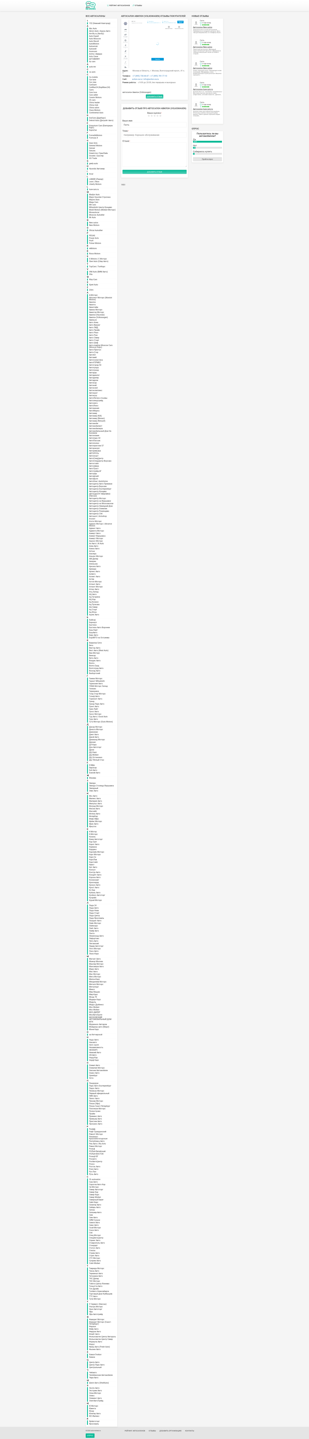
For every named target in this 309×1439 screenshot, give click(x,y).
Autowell (92, 49)
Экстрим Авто (95, 1391)
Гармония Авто (96, 684)
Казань (92, 837)
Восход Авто (94, 671)
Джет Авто (94, 735)
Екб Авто (93, 770)
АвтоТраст (94, 469)
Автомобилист (95, 426)
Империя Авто (95, 801)
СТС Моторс (94, 1258)
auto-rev (92, 67)
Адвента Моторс (96, 531)
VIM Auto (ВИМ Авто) (98, 272)
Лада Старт (94, 913)
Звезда (92, 783)
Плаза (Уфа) (94, 1104)
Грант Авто (94, 706)
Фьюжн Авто (95, 1349)
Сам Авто (93, 1182)
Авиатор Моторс (96, 312)
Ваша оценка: (154, 113)
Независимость (96, 1047)
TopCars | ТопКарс (97, 267)
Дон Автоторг (95, 747)
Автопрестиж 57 (96, 446)
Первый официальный (99, 1093)
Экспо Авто (94, 1388)
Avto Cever (93, 56)
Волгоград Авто (96, 668)
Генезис (92, 689)
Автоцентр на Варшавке (100, 501)
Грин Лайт (93, 709)
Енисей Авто (94, 773)
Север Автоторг (96, 1190)
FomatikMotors (95, 135)
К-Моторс (93, 834)
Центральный (95, 1367)
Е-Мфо (92, 765)
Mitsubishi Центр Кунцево (100, 207)
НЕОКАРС (93, 1050)
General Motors (95, 146)
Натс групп (94, 1045)
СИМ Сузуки (94, 1220)
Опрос (90, 1435)
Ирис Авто (93, 824)
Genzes (92, 151)
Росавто (93, 1159)
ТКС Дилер (94, 1279)
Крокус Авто (94, 885)
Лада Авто (94, 908)
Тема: (125, 131)
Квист (91, 865)
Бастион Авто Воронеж (99, 627)
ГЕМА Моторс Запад (98, 686)
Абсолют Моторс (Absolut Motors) (100, 299)
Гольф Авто (94, 696)
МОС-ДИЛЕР (94, 1012)
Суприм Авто (95, 1261)
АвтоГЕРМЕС (95, 362)
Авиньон (93, 320)
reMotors (93, 248)
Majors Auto (94, 200)
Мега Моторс (95, 977)
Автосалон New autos (202, 27)
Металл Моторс (96, 984)
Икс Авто (93, 796)
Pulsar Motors (95, 243)
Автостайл (94, 463)
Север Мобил (95, 1197)
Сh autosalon (94, 1179)
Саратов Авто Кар (97, 1184)
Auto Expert (94, 36)
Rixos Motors (94, 254)
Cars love (93, 92)
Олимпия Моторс (97, 1068)
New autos (93, 223)
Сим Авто (93, 1217)
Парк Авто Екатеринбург (100, 1086)
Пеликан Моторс (96, 1091)
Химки (92, 1357)
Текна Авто (94, 1271)
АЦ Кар (92, 599)
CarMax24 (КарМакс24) (99, 87)
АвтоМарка (94, 411)
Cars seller (93, 95)
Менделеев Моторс (97, 982)
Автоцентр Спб (95, 514)
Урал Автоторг (95, 1309)
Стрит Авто (94, 1256)
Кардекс (93, 849)
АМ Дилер (93, 559)
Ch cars (92, 100)
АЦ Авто (93, 594)
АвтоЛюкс (93, 406)
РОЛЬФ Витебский (97, 1151)
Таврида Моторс (96, 1268)
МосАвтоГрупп (95, 1015)
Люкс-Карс (94, 954)
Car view (92, 82)
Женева (92, 778)
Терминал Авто (96, 1274)
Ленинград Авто (96, 936)
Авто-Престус (95, 350)
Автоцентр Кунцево (98, 491)
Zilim (91, 290)
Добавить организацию (170, 1431)
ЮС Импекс (94, 1416)
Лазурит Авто (95, 921)
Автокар (93, 383)
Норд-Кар (93, 1058)
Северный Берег (96, 1200)
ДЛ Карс (93, 745)
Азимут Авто (95, 533)
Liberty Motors (95, 184)
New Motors (94, 225)
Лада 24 (92, 905)
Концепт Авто (95, 875)
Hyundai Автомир (97, 169)
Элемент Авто (95, 1398)
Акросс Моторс (96, 541)
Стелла (92, 1251)
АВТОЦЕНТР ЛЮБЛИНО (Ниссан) (99, 495)
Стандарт (93, 1245)
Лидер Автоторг (96, 946)
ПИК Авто (93, 1096)
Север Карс (94, 1195)
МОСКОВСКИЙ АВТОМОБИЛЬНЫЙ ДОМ (100, 1018)
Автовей (93, 357)
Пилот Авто (94, 1098)
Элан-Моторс (95, 1393)
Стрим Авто (94, 1253)
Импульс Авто (95, 804)
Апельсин (93, 564)
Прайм (92, 1114)
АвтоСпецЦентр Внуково (100, 461)
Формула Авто (95, 1342)
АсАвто (92, 574)
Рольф (92, 1149)
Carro (91, 90)
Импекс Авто (95, 799)
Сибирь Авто (95, 1207)
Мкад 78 (93, 997)
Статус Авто (94, 1248)
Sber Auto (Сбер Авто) (98, 261)
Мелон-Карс (94, 979)
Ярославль (94, 1424)
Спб (90, 1233)
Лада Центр (94, 916)
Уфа (91, 1312)
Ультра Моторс (96, 1307)
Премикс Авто (95, 1116)
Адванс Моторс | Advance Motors (100, 525)
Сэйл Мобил (94, 1263)
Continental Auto (96, 113)
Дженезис (93, 732)
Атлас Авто (94, 589)
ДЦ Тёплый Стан (96, 760)
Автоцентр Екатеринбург (100, 489)
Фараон (92, 1326)
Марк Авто (94, 969)
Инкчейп (93, 811)
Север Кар (93, 1192)
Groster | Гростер (96, 156)
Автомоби (93, 423)
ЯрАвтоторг (94, 1421)
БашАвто (93, 633)
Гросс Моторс (95, 714)
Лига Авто (93, 941)
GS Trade (93, 158)
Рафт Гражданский (97, 1132)
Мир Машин (94, 992)
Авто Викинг (94, 325)
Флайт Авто (94, 1334)
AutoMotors (94, 44)
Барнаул (93, 622)
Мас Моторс (94, 974)
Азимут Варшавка (97, 536)
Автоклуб (93, 388)
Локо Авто (93, 951)
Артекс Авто (94, 571)
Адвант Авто (95, 528)
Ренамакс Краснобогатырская (98, 1138)
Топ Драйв (94, 1289)
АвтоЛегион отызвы (98, 398)
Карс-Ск (92, 857)
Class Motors (94, 110)
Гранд (91, 701)
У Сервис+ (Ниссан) (98, 1304)
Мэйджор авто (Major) (99, 1027)
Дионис (92, 742)
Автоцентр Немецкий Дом (101, 506)
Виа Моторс (94, 653)
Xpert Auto (93, 285)
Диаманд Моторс (97, 740)
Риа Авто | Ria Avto (97, 1144)
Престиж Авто (95, 1121)
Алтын (92, 551)
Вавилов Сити (95, 643)
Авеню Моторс (95, 310)
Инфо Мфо (94, 819)
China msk (93, 105)
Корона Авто (95, 877)
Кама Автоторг (96, 839)
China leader (94, 103)
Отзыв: (126, 141)
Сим (91, 1215)
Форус (92, 1344)
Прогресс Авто (95, 1124)
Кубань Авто (94, 893)
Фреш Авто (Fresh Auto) (99, 1347)
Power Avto (94, 238)
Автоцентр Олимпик (98, 509)
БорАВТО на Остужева (99, 638)
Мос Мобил (94, 1007)
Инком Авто (94, 809)
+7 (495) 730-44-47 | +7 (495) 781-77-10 (149, 76)
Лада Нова (94, 911)
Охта (91, 1078)
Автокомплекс (95, 390)
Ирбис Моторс (95, 821)
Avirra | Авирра (95, 54)
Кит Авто (93, 867)
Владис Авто (95, 661)
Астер (91, 579)
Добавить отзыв (154, 96)
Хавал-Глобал (95, 1355)
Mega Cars (93, 202)
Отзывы (138, 5)
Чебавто (93, 1373)
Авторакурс (94, 448)
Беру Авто (93, 635)
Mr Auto (92, 217)
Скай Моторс (95, 1228)
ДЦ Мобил (93, 755)
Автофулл (93, 479)
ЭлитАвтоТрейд (96, 1401)
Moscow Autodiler (96, 215)
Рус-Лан (92, 1172)
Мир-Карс (93, 994)
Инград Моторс (96, 806)
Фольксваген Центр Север (101, 1339)
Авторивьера (95, 451)
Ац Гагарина (94, 597)
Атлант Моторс (96, 587)
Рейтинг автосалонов (119, 5)
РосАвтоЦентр (95, 1161)
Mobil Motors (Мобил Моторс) (102, 210)
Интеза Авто (94, 814)
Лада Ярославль (96, 918)
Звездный (93, 788)
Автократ (93, 393)
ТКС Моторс (94, 1281)
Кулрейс (92, 898)
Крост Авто (94, 888)
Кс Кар (92, 890)
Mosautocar (94, 212)
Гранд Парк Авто (96, 704)
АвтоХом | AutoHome (98, 481)
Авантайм (93, 307)
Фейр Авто (93, 1329)
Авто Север (94, 338)
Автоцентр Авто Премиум (100, 484)
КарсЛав (93, 860)
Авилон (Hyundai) (97, 315)
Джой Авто (94, 737)
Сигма (92, 1210)
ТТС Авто (93, 1296)
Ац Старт (93, 610)
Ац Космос (94, 602)
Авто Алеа (93, 322)
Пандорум (93, 1083)
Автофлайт (94, 476)
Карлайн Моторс (96, 852)
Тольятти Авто (95, 1286)
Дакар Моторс (95, 727)
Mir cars (92, 205)
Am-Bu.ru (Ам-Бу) (96, 34)
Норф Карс (94, 1060)
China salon (94, 108)
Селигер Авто (95, 1205)
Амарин (92, 561)
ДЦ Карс (93, 752)
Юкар (91, 1411)
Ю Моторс (93, 1406)
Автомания (94, 408)
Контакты (189, 1431)
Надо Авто (94, 1040)
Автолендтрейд (96, 401)
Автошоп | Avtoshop (98, 516)
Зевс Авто (93, 791)
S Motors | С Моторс (98, 259)
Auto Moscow (95, 39)
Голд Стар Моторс (97, 694)
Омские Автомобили (98, 1070)
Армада (92, 569)
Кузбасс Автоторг (97, 895)
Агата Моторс (95, 521)
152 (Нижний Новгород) (99, 23)
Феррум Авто (95, 1332)
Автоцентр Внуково (98, 486)
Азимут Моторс (96, 538)
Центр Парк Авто (97, 1365)
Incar (91, 174)
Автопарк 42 (94, 438)
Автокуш (93, 395)
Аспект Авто (94, 577)
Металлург (94, 987)
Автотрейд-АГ (95, 471)
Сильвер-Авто (95, 1212)
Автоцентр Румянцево (99, 511)
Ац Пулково (94, 605)
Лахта (92, 933)
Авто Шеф (93, 343)
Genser (92, 148)
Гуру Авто (93, 719)
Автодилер (94, 378)
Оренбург (93, 1075)
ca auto (92, 72)
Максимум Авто (96, 967)
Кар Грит (93, 842)
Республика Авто (97, 1141)
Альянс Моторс (96, 556)
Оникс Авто (94, 1073)
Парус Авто (94, 1088)
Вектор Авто (94, 648)
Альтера (92, 554)
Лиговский (94, 944)
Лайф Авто (94, 931)
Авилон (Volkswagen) (98, 317)
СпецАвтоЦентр (96, 1238)
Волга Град (94, 666)
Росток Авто (94, 1167)
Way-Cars (93, 279)
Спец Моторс (95, 1235)
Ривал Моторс (95, 1146)
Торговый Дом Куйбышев (100, 1294)
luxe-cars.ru (94, 189)
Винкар (92, 656)
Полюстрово (94, 1111)
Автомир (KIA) (95, 416)
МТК (91, 1022)
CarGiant (93, 85)
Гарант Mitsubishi (97, 681)
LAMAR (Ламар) (96, 179)
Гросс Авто (94, 712)
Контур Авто (94, 872)
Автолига (93, 403)
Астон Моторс (95, 582)
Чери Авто (93, 1378)
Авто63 (92, 355)
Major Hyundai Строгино (100, 197)
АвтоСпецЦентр (96, 458)
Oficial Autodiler (96, 230)
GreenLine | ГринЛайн (98, 153)
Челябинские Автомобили (101, 1375)
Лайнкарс (93, 926)
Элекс (92, 1396)
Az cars (92, 62)
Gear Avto (93, 143)
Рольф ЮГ (93, 1156)
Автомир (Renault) (97, 421)
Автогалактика (96, 360)
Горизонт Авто (95, 699)
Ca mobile (93, 77)
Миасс (92, 989)
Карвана (93, 847)
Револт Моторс (96, 1134)
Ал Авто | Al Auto (96, 544)
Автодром (93, 380)
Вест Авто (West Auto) (99, 650)
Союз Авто (94, 1230)
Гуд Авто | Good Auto (98, 717)
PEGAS (92, 236)
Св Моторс (94, 1187)
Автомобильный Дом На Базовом (100, 432)
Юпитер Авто (95, 1414)
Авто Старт (94, 340)
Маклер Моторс (96, 964)
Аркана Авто (95, 566)
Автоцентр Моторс (97, 498)
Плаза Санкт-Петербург (99, 1106)
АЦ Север (93, 607)
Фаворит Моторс (96, 1319)
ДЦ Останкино (95, 757)
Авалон (92, 302)
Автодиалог (94, 375)
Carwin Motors (95, 97)
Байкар (92, 620)
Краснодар (94, 882)
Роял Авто (93, 1169)
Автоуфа (93, 474)
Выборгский (94, 673)
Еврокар (93, 768)
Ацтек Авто (94, 615)
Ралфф (92, 1129)
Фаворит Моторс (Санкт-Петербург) (100, 1323)
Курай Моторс (95, 900)
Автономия (94, 436)
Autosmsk (93, 46)
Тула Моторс (95, 1299)
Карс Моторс (95, 855)
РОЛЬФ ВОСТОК (96, 1154)
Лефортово (94, 938)
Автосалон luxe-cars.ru (203, 89)
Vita (90, 274)
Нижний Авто (95, 1053)
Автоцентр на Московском (101, 504)
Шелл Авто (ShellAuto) (99, 1383)
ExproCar (93, 130)
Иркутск (92, 826)
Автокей (93, 385)
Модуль (92, 1002)
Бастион (93, 625)
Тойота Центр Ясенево (99, 1284)
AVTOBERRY (94, 59)
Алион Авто (94, 549)
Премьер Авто (95, 1119)
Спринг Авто (94, 1240)
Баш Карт (93, 630)
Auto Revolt (94, 41)
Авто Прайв (94, 330)
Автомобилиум (96, 429)
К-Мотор (93, 832)
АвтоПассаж (94, 441)
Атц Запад (93, 592)
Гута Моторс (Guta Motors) (101, 722)
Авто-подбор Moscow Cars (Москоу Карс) (100, 346)
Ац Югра (93, 612)
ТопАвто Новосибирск (99, 1291)
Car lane (92, 80)
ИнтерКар (93, 816)
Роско (92, 1164)
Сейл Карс (93, 1202)
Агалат (92, 519)
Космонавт (94, 880)
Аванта (92, 305)
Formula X (93, 138)
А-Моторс (93, 295)
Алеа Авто (93, 546)
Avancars (93, 51)
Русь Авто (93, 1174)
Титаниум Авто (96, 1276)
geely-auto (93, 163)
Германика (94, 691)
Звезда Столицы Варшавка (101, 786)
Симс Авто (94, 1225)
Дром (91, 750)
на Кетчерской (95, 1035)
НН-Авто (93, 1055)
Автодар (93, 373)
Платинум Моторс (97, 1109)
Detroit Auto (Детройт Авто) (101, 120)
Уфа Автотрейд (96, 1314)
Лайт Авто (93, 928)
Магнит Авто (95, 959)
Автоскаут (93, 456)
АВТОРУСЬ (94, 453)
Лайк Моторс (95, 923)
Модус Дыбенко (96, 1005)
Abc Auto (93, 29)
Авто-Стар (93, 352)
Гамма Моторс (95, 679)
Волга (91, 663)
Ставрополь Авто (97, 1243)
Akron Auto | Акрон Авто (99, 31)
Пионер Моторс (96, 1101)
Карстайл (93, 862)
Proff (91, 241)
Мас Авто (93, 972)
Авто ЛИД (93, 328)
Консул (92, 870)
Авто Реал (93, 333)
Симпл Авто (94, 1223)
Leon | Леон (94, 182)
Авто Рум (93, 335)
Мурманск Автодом (98, 1024)
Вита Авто (93, 658)
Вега (91, 645)
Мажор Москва (96, 961)
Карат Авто (94, 844)
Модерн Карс (95, 1000)
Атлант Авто (94, 584)
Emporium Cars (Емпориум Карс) (101, 127)
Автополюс (94, 443)
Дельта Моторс (96, 729)
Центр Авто (94, 1362)
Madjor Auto (94, 195)
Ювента (92, 1408)
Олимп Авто (94, 1065)
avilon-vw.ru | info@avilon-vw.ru (145, 79)
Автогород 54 (95, 365)
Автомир (93, 413)
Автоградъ (94, 368)
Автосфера (94, 466)
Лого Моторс (95, 949)
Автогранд (94, 370)
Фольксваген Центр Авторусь (102, 1337)
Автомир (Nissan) (97, 418)
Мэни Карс (94, 1029)
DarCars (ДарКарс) (97, 118)
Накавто (93, 1042)
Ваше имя (127, 121)
